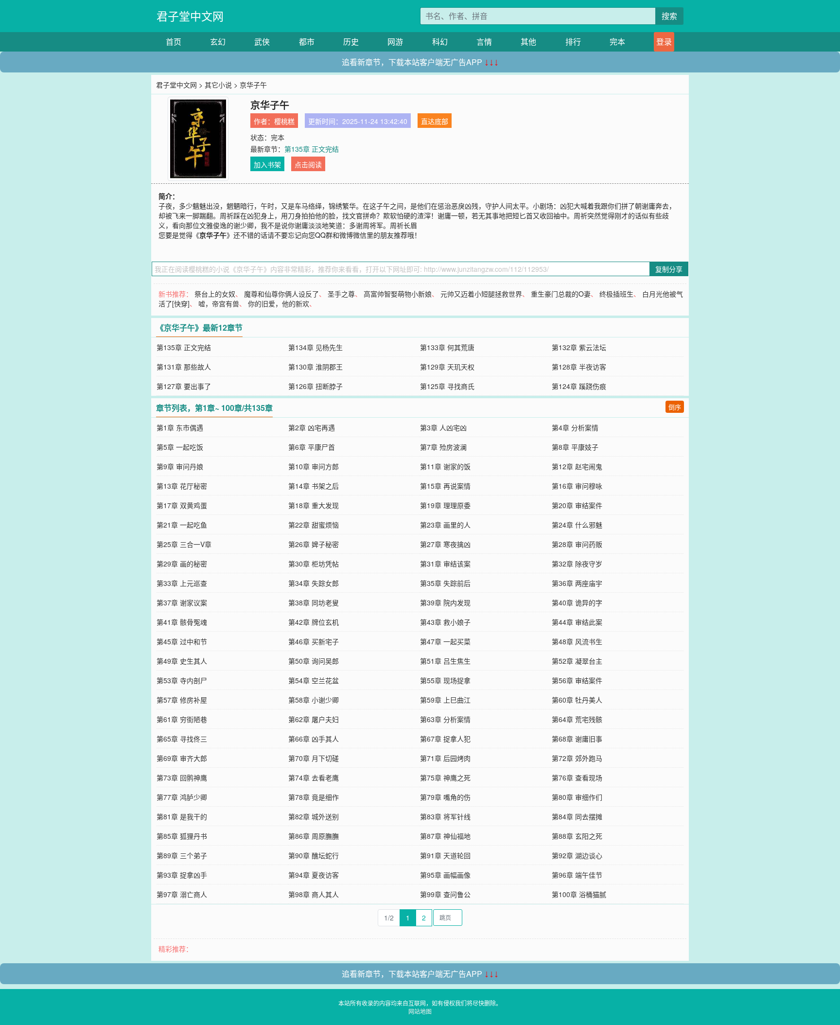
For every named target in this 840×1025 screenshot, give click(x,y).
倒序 (674, 406)
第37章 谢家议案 (182, 602)
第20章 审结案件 (577, 505)
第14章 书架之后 (313, 486)
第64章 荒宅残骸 (577, 719)
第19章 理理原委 (445, 505)
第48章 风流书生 (577, 641)
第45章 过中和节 (182, 641)
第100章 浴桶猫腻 (579, 894)
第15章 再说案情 (445, 486)
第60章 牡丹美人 (577, 700)
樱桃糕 (284, 121)
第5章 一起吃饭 (180, 447)
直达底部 (434, 121)
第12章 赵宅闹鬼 (577, 466)
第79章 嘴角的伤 (445, 797)
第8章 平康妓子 (575, 447)
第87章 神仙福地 (445, 836)
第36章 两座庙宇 (577, 583)
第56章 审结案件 (577, 680)
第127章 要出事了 (184, 386)
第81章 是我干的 (182, 816)
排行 (573, 41)
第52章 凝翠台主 (577, 661)
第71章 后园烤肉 (445, 758)
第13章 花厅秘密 (182, 486)
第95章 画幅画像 (445, 875)
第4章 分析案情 (575, 427)
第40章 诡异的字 (577, 602)
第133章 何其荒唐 (447, 347)
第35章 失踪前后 (445, 583)
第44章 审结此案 (577, 622)
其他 (528, 41)
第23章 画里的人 (445, 525)
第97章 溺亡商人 (182, 894)
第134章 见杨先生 (315, 347)
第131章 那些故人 (184, 366)
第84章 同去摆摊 (577, 816)
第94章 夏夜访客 (313, 875)
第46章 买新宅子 (313, 641)
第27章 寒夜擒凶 (445, 544)
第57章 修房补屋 (182, 700)
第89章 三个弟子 (182, 855)
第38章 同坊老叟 (313, 602)
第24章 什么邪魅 (577, 525)
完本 (617, 41)
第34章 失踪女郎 (313, 583)
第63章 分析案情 (445, 719)
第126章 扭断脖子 (315, 386)
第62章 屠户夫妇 (313, 719)
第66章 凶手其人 (313, 738)
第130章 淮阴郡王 (315, 366)
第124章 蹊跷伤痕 (579, 386)
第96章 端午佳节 (577, 875)
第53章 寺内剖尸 (182, 680)
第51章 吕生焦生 (445, 661)
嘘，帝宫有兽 (218, 303)
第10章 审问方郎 (313, 466)
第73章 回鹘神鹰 (182, 777)
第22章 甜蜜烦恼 (313, 525)
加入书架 (267, 164)
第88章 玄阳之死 (577, 836)
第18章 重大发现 (313, 505)
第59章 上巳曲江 (445, 700)
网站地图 (420, 1011)
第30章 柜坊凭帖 (313, 563)
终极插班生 (616, 294)
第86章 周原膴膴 (313, 836)
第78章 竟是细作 (313, 797)
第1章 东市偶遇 (180, 427)
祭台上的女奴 (214, 294)
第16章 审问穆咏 (577, 486)
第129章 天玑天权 (447, 366)
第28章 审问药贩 (577, 544)
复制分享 (668, 269)
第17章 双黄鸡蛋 (182, 505)
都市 (307, 41)
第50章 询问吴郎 (313, 661)
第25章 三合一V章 (184, 544)
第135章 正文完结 (311, 149)
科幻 (440, 41)
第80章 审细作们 (577, 797)
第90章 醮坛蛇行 (313, 855)
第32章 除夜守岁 (577, 563)
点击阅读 (308, 164)
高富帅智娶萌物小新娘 (398, 294)
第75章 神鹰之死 (445, 777)
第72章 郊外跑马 (577, 758)
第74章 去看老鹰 (313, 777)
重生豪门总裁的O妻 (561, 294)
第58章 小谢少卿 (313, 700)
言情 (484, 41)
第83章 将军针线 (445, 816)
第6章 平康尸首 (311, 447)
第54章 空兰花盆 (313, 680)
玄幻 (218, 41)
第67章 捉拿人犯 (445, 738)
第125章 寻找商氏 (447, 386)
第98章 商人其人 (313, 894)
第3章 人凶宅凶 (443, 427)
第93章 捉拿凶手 (182, 875)
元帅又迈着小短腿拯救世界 (481, 294)
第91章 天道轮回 (445, 855)
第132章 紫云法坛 (579, 347)
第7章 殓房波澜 (443, 447)
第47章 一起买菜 (445, 641)
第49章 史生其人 (182, 661)
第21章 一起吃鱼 (182, 525)
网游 (395, 41)
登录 (664, 41)
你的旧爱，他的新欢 (278, 303)
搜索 (669, 15)
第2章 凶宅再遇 (311, 427)
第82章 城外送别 (313, 816)
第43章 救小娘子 (445, 622)
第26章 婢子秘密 (313, 544)
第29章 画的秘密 (182, 563)
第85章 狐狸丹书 (182, 836)
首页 (173, 41)
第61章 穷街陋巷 (182, 719)
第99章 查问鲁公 (445, 894)
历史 (351, 41)
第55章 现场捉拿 (445, 680)
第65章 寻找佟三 (182, 738)
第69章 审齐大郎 (182, 758)
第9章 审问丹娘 (180, 466)
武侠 (262, 41)
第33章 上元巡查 (182, 583)
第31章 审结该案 (445, 563)
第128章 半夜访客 (579, 366)
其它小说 (218, 84)
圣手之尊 (341, 294)
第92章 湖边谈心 (577, 855)
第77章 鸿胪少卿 (182, 797)
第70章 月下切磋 (313, 758)
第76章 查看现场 (577, 777)
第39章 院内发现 (445, 602)
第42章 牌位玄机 (313, 622)
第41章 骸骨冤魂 (182, 622)
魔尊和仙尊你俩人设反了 (281, 294)
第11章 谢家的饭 (445, 466)
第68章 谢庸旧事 (577, 738)
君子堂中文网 (190, 16)
